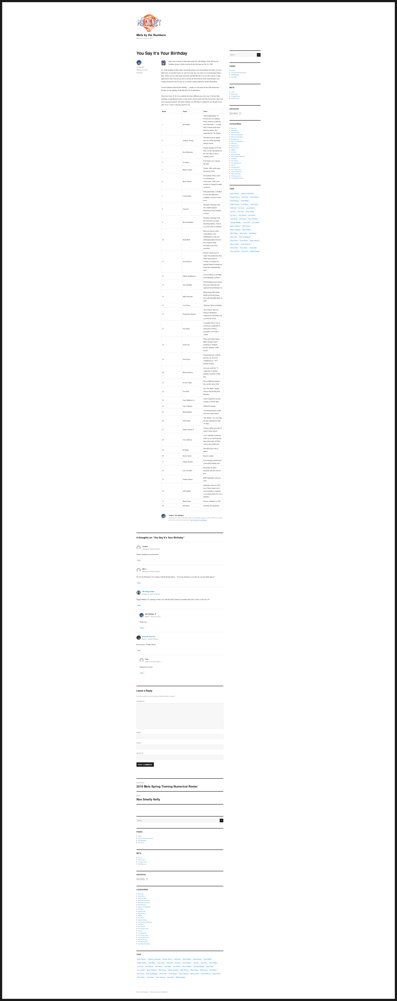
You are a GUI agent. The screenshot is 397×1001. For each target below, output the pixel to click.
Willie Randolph (180, 977)
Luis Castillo (141, 970)
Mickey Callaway (173, 970)
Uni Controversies (143, 935)
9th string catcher (148, 591)
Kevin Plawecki (186, 966)
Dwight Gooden (141, 963)
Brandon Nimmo (167, 959)
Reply (139, 560)
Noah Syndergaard (151, 974)
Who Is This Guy (143, 939)
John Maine (158, 966)
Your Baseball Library (144, 944)
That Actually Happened (145, 922)
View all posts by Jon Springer (198, 520)
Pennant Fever (142, 913)
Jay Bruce (140, 966)
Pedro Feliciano (183, 974)
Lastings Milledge (199, 966)
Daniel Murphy (197, 959)
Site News (139, 73)
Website (139, 753)
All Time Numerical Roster (145, 838)
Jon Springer (140, 67)
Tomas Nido (150, 977)
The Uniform (141, 926)
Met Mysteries (142, 905)
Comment (140, 701)
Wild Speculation (143, 942)
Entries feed (141, 860)
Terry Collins (141, 977)
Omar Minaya (173, 974)
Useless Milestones (143, 937)
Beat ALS (140, 894)
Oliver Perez (163, 974)
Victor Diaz (170, 977)
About (140, 836)
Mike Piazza (204, 970)
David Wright (207, 959)
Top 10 (140, 931)
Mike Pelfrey (194, 970)
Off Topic (140, 909)
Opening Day (142, 911)
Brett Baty (177, 959)
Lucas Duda (209, 966)
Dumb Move (141, 896)
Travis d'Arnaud (160, 977)
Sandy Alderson (205, 974)
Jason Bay (203, 963)
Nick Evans (140, 974)
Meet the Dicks (142, 898)
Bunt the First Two (148, 636)
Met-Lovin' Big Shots (144, 907)
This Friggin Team (143, 928)
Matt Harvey (162, 970)
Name (139, 733)
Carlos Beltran (186, 959)
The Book (141, 843)
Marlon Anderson (152, 970)
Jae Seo (195, 963)
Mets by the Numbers (151, 35)
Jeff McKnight (142, 840)
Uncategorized (142, 933)
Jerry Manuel (149, 966)
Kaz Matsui (176, 966)
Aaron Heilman (141, 959)
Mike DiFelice (184, 970)
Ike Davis (178, 963)
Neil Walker (213, 970)
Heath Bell (170, 963)
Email (139, 743)
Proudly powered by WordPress (159, 992)
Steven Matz (216, 974)
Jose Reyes (167, 966)
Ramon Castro (194, 974)
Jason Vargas (213, 963)
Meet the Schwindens (144, 900)
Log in (140, 857)
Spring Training (142, 920)
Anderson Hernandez (154, 959)
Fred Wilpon (151, 963)
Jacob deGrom (187, 963)
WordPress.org (142, 864)
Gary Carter (161, 963)
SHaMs (140, 915)
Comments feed (142, 862)
